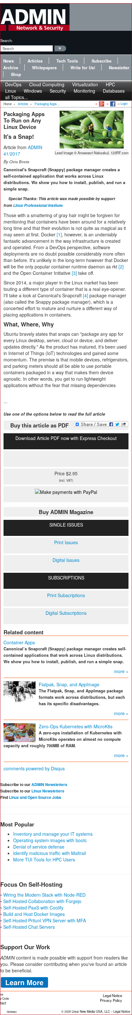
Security (58, 91)
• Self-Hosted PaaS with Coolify (31, 907)
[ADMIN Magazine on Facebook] (112, 103)
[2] (121, 266)
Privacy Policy (111, 1000)
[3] (74, 273)
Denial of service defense (38, 846)
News (8, 61)
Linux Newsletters (47, 791)
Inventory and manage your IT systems (53, 834)
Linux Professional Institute (38, 205)
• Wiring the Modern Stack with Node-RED (43, 895)
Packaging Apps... (47, 104)
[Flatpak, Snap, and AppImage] (20, 691)
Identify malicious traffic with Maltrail (49, 853)
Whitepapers (44, 68)
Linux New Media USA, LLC (91, 1011)
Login (124, 103)
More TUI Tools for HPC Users (44, 859)
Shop (16, 74)
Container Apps (19, 642)
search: (6, 40)
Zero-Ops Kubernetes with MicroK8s (75, 726)
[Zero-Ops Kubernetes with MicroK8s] (20, 732)
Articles (35, 61)
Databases (114, 91)
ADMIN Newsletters (49, 784)
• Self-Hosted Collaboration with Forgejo (40, 901)
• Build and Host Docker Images (32, 914)
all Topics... (16, 97)
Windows (33, 91)
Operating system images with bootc (50, 840)
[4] (85, 295)
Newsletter (119, 68)
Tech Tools (67, 61)
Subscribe (101, 61)
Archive (10, 68)
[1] (59, 234)
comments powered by (34, 768)
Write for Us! (82, 68)
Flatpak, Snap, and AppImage (69, 684)
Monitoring (84, 91)
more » (121, 671)
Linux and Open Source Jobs (35, 797)
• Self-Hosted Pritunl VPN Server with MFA (43, 920)
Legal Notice (112, 995)
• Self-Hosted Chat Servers (27, 927)
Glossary (12, 1011)
